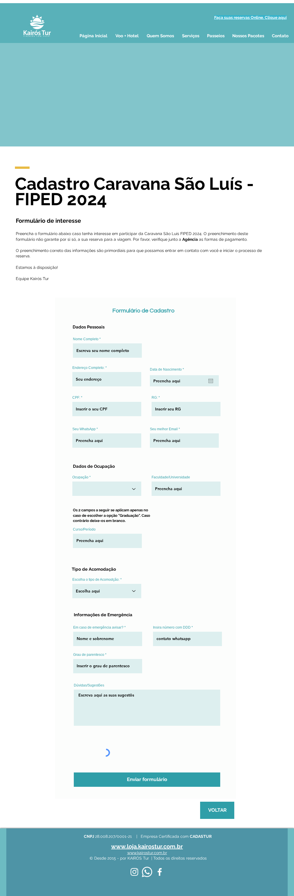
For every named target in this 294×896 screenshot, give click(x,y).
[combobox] (106, 591)
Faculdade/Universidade (171, 477)
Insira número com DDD (172, 627)
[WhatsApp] (147, 872)
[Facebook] (159, 872)
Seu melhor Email (164, 429)
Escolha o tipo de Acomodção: (95, 579)
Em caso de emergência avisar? (98, 627)
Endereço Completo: (88, 367)
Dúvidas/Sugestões (89, 685)
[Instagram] (134, 872)
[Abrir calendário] (210, 381)
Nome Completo (85, 339)
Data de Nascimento (168, 369)
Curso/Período (84, 529)
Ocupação (80, 477)
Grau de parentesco (88, 654)
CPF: (76, 397)
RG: (155, 397)
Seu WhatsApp (84, 429)
